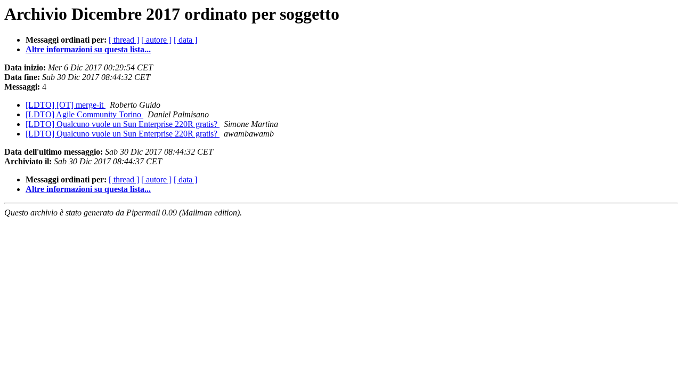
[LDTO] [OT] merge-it (65, 104)
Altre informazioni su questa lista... (88, 49)
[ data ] (185, 39)
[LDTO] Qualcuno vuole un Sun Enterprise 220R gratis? (123, 124)
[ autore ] (156, 39)
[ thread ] (124, 39)
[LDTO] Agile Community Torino (84, 114)
